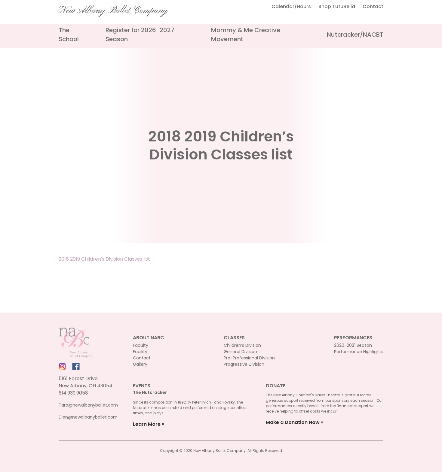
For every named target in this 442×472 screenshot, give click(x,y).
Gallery (140, 364)
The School (69, 34)
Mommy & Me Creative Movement (245, 34)
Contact (373, 6)
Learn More (147, 424)
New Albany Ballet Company (113, 11)
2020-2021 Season (353, 345)
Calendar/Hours (291, 6)
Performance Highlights (358, 352)
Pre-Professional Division (249, 358)
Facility (140, 352)
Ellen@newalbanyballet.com (88, 417)
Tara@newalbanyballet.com (88, 405)
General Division (240, 352)
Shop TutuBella (336, 6)
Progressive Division (244, 364)
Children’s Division (242, 345)
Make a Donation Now (293, 422)
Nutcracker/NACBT (355, 34)
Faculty (140, 345)
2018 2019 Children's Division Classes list (104, 259)
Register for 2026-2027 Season (140, 34)
